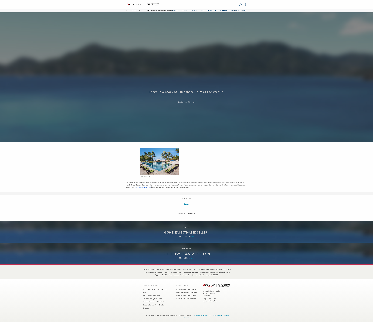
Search (175, 10)
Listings (193, 10)
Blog (244, 10)
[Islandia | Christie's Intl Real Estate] (142, 3)
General (186, 204)
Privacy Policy (217, 315)
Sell (216, 10)
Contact (235, 10)
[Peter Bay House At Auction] (186, 253)
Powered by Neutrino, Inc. (202, 315)
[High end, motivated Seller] (186, 232)
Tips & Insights (206, 10)
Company (224, 10)
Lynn (194, 102)
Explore (184, 10)
